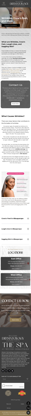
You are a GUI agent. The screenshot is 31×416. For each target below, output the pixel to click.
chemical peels (5, 73)
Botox (11, 69)
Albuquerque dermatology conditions (15, 33)
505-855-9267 (11, 98)
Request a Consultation (11, 25)
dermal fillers (6, 70)
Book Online (15, 103)
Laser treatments (14, 70)
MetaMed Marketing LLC (23, 414)
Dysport (17, 69)
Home (3, 33)
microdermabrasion (15, 72)
